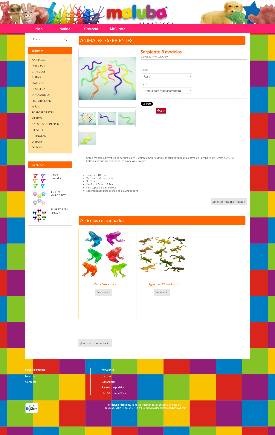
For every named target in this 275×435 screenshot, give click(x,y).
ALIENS (36, 77)
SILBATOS (38, 130)
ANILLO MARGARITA (59, 194)
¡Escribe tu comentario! (95, 343)
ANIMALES (38, 59)
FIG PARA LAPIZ (42, 100)
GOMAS (37, 147)
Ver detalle (103, 292)
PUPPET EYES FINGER (59, 211)
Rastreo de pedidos (113, 387)
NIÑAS (36, 106)
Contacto (91, 29)
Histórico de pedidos (114, 393)
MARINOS (38, 83)
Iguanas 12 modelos (163, 284)
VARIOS (37, 118)
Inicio (38, 29)
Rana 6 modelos (105, 284)
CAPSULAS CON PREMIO (47, 124)
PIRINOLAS (39, 135)
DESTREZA (38, 88)
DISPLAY (37, 141)
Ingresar (107, 375)
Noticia (64, 29)
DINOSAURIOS (41, 94)
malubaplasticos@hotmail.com (168, 407)
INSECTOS (38, 65)
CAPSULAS (38, 71)
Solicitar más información (229, 201)
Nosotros (30, 375)
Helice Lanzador (56, 176)
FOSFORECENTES (43, 112)
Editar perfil (108, 381)
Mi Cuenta (117, 29)
